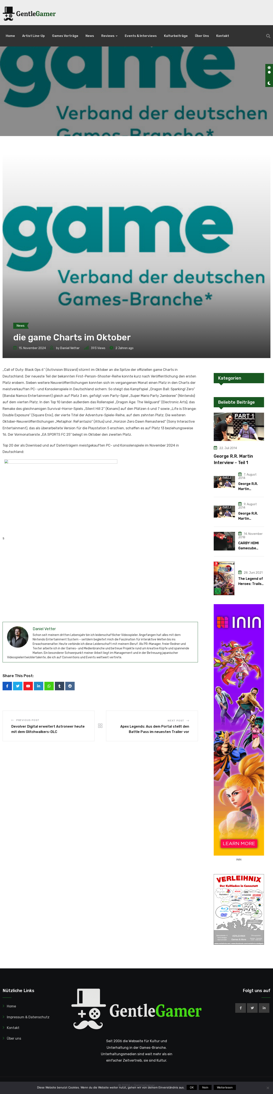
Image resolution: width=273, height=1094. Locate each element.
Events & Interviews (141, 36)
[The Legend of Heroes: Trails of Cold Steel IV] (224, 578)
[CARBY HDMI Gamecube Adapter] (224, 541)
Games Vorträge (65, 36)
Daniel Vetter (70, 348)
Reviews (108, 36)
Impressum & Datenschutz (28, 1017)
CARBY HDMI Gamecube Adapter (248, 548)
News (90, 36)
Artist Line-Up (33, 36)
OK (192, 1087)
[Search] (268, 36)
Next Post (176, 720)
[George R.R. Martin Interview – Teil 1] (239, 427)
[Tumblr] (59, 686)
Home (10, 36)
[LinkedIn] (38, 686)
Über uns (202, 36)
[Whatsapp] (49, 686)
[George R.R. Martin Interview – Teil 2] (224, 482)
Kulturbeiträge (176, 36)
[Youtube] (28, 686)
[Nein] (268, 1088)
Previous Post (27, 720)
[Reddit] (70, 686)
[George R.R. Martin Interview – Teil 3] (224, 512)
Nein (205, 1087)
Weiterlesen (225, 1087)
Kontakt (222, 36)
